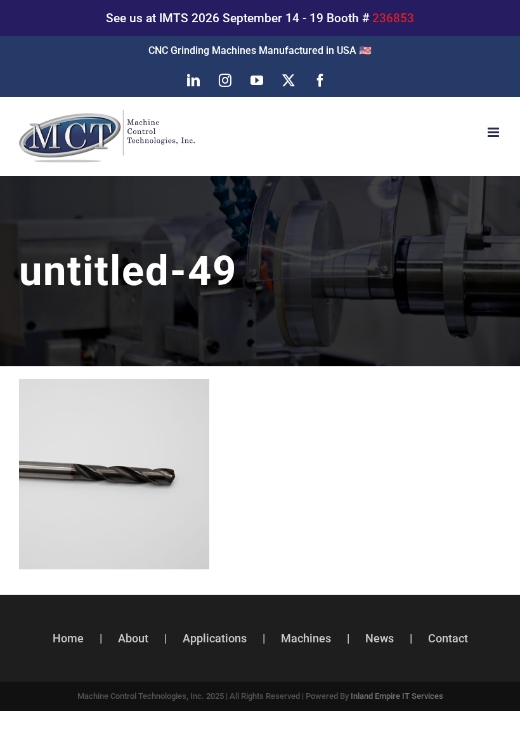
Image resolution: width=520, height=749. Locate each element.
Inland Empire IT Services (397, 696)
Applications (215, 638)
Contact (448, 638)
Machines (306, 638)
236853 (393, 18)
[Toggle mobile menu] (494, 132)
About (133, 638)
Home (68, 638)
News (379, 638)
